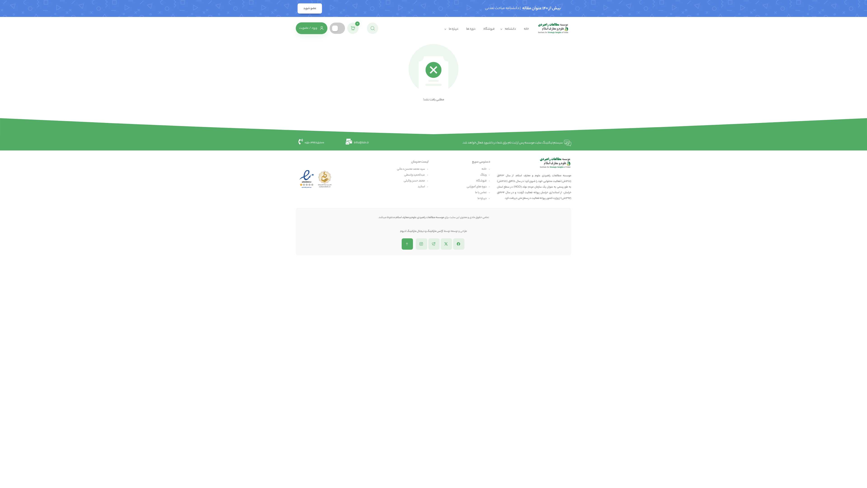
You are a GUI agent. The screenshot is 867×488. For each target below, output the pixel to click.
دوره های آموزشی (477, 186)
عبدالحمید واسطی (414, 175)
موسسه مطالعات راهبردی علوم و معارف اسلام (420, 217)
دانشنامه (510, 29)
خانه (526, 29)
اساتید (421, 186)
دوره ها (470, 29)
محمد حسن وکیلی (414, 180)
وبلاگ (483, 175)
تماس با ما (481, 192)
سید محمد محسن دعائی (411, 169)
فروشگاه (488, 29)
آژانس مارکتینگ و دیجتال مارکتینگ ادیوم (421, 231)
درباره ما (453, 29)
